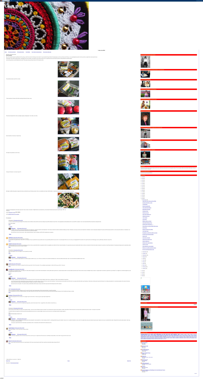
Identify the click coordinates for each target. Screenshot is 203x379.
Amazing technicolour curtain (147, 202)
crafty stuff (153, 334)
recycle (151, 335)
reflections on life (160, 334)
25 (142, 178)
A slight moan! (144, 353)
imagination (181, 336)
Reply (10, 224)
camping (153, 338)
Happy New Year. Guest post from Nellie (149, 201)
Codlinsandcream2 (145, 363)
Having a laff (145, 236)
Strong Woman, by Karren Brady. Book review (150, 226)
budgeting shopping (11, 214)
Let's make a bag (145, 231)
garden (185, 334)
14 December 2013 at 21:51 (16, 243)
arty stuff (170, 334)
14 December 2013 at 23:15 (18, 250)
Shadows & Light (145, 346)
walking (175, 334)
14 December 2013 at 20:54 (18, 237)
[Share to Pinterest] (19, 212)
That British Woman (145, 349)
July (143, 258)
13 (142, 198)
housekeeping (149, 338)
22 (142, 183)
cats (179, 334)
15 (142, 195)
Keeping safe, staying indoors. (148, 242)
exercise (195, 334)
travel (159, 338)
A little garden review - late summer (147, 357)
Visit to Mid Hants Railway (147, 207)
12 (142, 270)
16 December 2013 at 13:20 (21, 334)
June (144, 260)
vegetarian (17, 214)
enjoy (151, 336)
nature (149, 335)
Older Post (129, 360)
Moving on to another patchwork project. (149, 247)
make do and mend (147, 337)
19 (142, 188)
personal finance (160, 337)
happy (193, 336)
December (144, 199)
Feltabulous (144, 356)
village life (166, 335)
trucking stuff (188, 337)
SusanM (10, 243)
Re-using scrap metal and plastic (148, 234)
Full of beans (145, 227)
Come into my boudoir (146, 237)
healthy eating (156, 335)
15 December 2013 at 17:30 (17, 295)
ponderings (157, 336)
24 (142, 180)
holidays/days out (145, 334)
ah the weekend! (144, 360)
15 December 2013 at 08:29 (19, 269)
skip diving (167, 337)
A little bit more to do (146, 216)
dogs (145, 335)
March (144, 265)
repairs (161, 338)
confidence (144, 338)
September (145, 255)
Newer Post (8, 360)
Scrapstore (192, 337)
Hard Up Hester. (144, 342)
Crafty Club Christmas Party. (147, 222)
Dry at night (143, 343)
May (143, 261)
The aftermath (145, 204)
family (190, 336)
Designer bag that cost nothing (148, 229)
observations (176, 335)
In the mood (145, 219)
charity (185, 337)
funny (153, 336)
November (144, 251)
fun (146, 335)
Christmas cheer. (145, 211)
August (144, 256)
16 (142, 193)
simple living (156, 338)
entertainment (143, 336)
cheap (165, 337)
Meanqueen (13, 228)
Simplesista (11, 237)
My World (143, 366)
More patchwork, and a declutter (148, 246)
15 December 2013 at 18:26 (18, 308)
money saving (182, 335)
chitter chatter (190, 334)
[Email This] (15, 212)
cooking (142, 337)
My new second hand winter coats (148, 249)
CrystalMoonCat (11, 269)
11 (142, 272)
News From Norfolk (145, 367)
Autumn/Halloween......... (145, 350)
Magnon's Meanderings (146, 352)
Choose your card (146, 212)
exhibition (187, 336)
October (144, 253)
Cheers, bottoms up (146, 241)
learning (171, 337)
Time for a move (145, 244)
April (143, 263)
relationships (181, 337)
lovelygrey (10, 295)
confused (155, 337)
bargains (161, 336)
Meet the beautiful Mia (146, 206)
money (147, 336)
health (161, 335)
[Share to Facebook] (18, 212)
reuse (170, 335)
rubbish (184, 336)
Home (69, 360)
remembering (169, 336)
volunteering (173, 336)
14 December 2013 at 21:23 (21, 228)
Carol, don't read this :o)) (147, 214)
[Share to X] (17, 212)
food (15, 214)
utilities (174, 337)
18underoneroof (145, 359)
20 (142, 186)
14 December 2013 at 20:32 (18, 220)
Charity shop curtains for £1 (147, 239)
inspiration (152, 337)
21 (142, 185)
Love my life (16, 6)
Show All (196, 373)
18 (142, 190)
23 (142, 181)
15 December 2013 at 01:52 (16, 263)
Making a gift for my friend (147, 221)
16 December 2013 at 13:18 (21, 318)
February (144, 266)
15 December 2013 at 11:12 (21, 257)
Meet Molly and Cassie (146, 209)
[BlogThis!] (16, 212)
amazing (177, 336)
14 (142, 196)
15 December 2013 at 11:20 (21, 278)
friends (186, 335)
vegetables (177, 337)
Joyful (10, 263)
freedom (195, 335)
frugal (172, 335)
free (163, 335)
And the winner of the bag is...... (148, 224)
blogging (164, 336)
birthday (165, 338)
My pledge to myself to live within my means (150, 232)
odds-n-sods (190, 335)
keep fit (195, 336)
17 (142, 191)
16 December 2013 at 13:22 (21, 301)
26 (142, 176)
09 (142, 275)
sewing (142, 335)
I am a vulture (145, 217)
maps (163, 338)
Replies (11, 226)
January (144, 268)
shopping (182, 334)
